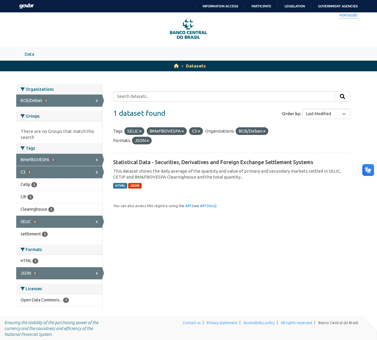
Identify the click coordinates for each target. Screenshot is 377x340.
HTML (120, 185)
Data (29, 54)
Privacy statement (222, 323)
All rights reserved (296, 323)
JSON (134, 185)
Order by (291, 113)
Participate (261, 6)
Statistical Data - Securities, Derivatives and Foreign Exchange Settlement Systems (213, 162)
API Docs (207, 206)
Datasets (196, 65)
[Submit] (342, 96)
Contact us (192, 323)
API (188, 206)
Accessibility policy (259, 323)
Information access (220, 6)
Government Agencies (338, 6)
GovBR (26, 6)
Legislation (295, 6)
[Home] (176, 65)
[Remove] (140, 131)
